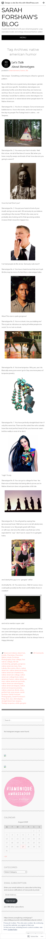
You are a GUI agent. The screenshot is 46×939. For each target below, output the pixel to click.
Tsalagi (4, 703)
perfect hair (6, 692)
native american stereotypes (12, 683)
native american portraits (15, 681)
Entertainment (14, 70)
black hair (21, 653)
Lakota (4, 668)
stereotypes (18, 699)
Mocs (18, 668)
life (27, 70)
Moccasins (11, 668)
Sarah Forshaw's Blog (20, 17)
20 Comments (38, 653)
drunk (9, 657)
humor (22, 70)
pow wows (15, 692)
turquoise (11, 703)
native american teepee (11, 686)
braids (4, 655)
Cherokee (11, 655)
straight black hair (8, 701)
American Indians (10, 653)
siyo (11, 699)
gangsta (14, 664)
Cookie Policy (12, 929)
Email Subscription (15, 883)
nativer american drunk (10, 690)
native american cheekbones (13, 673)
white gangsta (20, 703)
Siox (7, 699)
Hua (19, 666)
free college (16, 659)
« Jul (5, 856)
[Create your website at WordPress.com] (23, 2)
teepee (18, 701)
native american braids (18, 670)
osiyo (22, 690)
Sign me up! (10, 901)
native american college (11, 675)
